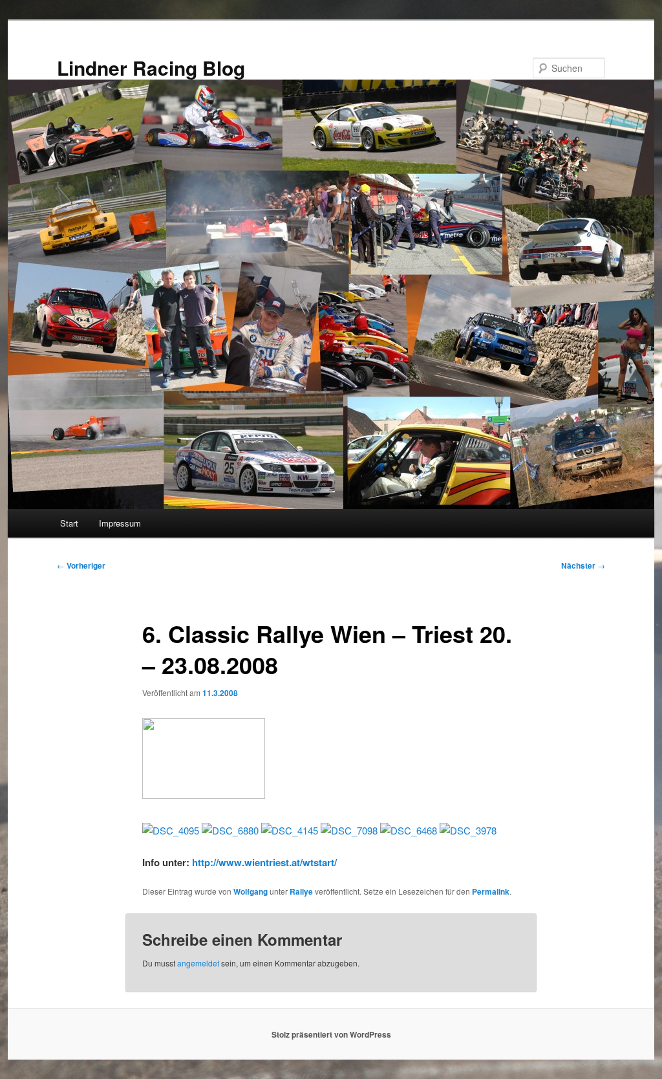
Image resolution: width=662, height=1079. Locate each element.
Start (69, 523)
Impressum (120, 523)
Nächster (583, 565)
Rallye (301, 891)
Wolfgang (250, 891)
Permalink (490, 891)
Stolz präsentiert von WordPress (331, 1034)
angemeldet (198, 962)
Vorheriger (81, 565)
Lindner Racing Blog (151, 68)
